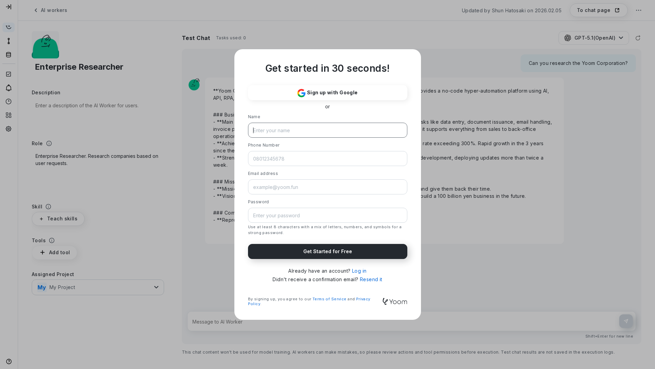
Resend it (371, 279)
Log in (359, 271)
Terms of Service (329, 299)
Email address (263, 173)
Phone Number (264, 145)
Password (258, 201)
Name (254, 116)
